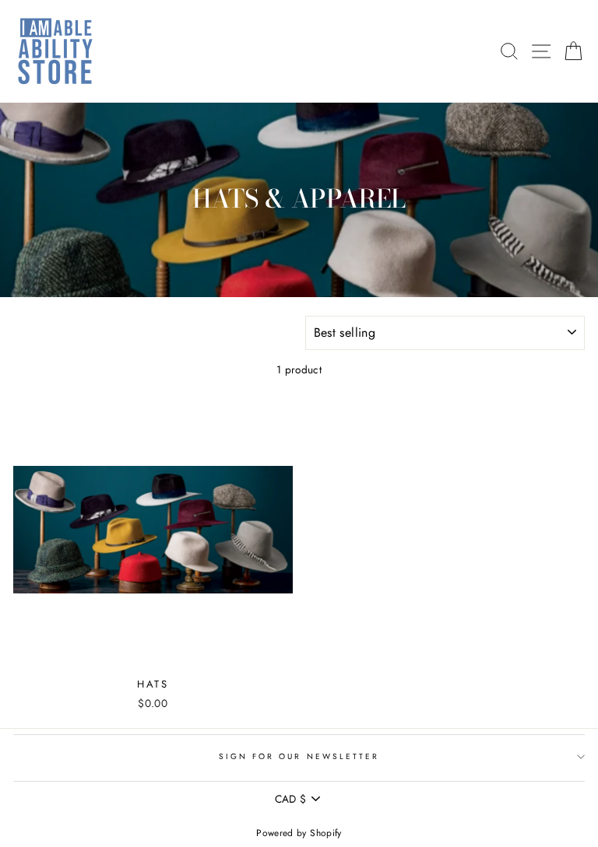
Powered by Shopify (298, 833)
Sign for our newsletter (299, 756)
